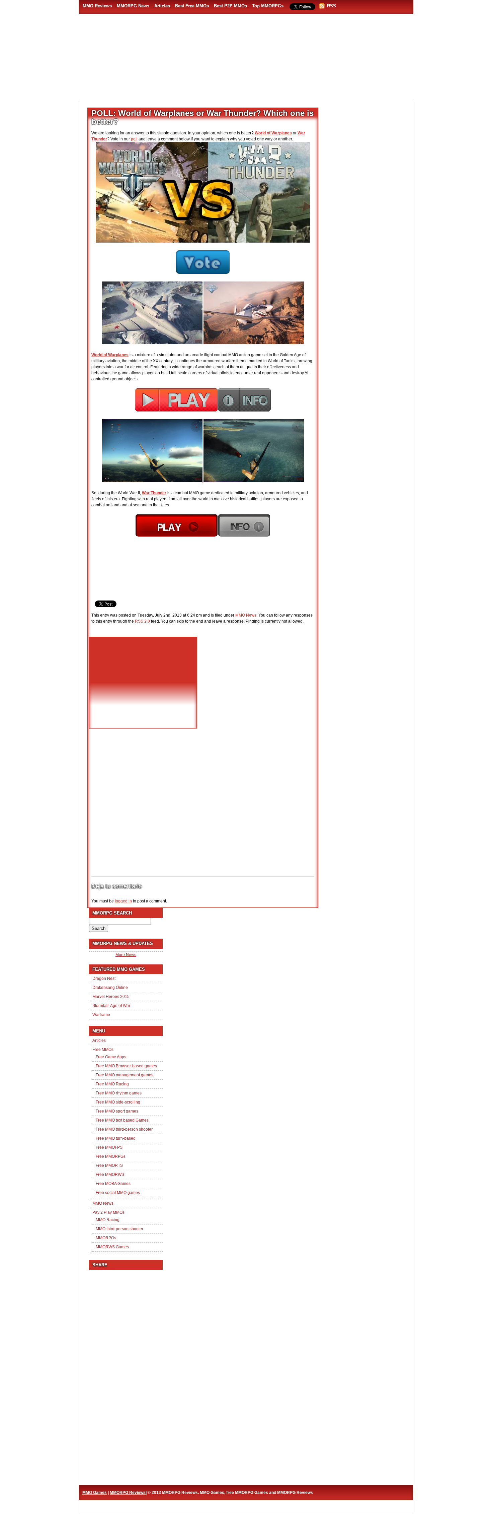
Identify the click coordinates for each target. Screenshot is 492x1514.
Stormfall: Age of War (111, 1005)
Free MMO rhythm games (119, 1093)
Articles (162, 5)
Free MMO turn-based (116, 1138)
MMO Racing (107, 1219)
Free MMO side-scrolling (118, 1102)
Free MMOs (102, 1049)
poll (134, 139)
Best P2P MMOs (230, 5)
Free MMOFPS (109, 1147)
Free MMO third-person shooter (124, 1129)
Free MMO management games (124, 1075)
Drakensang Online (110, 987)
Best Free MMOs (192, 5)
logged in (123, 901)
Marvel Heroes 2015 (111, 996)
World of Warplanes (273, 133)
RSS (331, 5)
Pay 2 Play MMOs (108, 1212)
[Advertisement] (285, 81)
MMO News (245, 615)
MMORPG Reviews (124, 84)
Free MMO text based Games (122, 1120)
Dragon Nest (103, 978)
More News (125, 954)
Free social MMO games (118, 1192)
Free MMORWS (110, 1174)
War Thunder (154, 493)
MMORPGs (106, 1238)
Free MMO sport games (117, 1111)
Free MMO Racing (112, 1084)
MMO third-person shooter (119, 1228)
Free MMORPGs (111, 1156)
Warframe (101, 1014)
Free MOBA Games (113, 1183)
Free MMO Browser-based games (126, 1066)
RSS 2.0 (142, 621)
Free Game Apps (111, 1057)
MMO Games (94, 1492)
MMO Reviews (97, 5)
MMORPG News (133, 5)
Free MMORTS (109, 1165)
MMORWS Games (112, 1247)
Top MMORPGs (267, 5)
